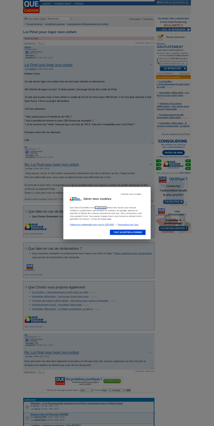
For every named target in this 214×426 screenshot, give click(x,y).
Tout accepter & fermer (128, 232)
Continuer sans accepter (131, 194)
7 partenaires (100, 208)
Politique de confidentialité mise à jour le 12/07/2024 (92, 225)
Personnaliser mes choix (128, 225)
